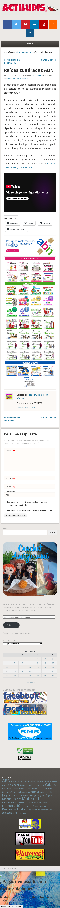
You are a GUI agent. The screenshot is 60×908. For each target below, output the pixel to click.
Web (7, 495)
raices (9, 79)
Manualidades (11, 799)
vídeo (24, 813)
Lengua (34, 795)
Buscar (6, 528)
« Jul (27, 683)
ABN (6, 780)
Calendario (15, 784)
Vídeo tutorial (22, 79)
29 (38, 675)
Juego (5, 795)
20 (22, 671)
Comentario (10, 451)
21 (30, 671)
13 (22, 667)
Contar (42, 785)
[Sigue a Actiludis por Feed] (53, 24)
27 (22, 675)
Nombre (10, 479)
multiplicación (9, 802)
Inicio (18, 52)
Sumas (11, 813)
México (37, 802)
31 (53, 675)
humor (34, 791)
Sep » (32, 683)
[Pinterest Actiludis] (30, 854)
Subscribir (11, 625)
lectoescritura (16, 795)
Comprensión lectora (30, 785)
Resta (51, 810)
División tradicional (27, 788)
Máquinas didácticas (25, 803)
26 (15, 675)
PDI (37, 806)
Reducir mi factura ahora (11, 906)
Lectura (27, 795)
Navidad (43, 803)
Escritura (38, 788)
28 (30, 675)
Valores (18, 813)
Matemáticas (34, 798)
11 (7, 667)
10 (53, 663)
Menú (30, 43)
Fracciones (47, 788)
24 (53, 671)
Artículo (5, 785)
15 (38, 667)
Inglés (49, 792)
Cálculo (50, 785)
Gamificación (7, 792)
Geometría (25, 792)
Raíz (14, 79)
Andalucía (35, 782)
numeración (12, 805)
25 (7, 675)
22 (38, 671)
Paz (34, 806)
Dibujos (16, 788)
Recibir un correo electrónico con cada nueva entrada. (29, 510)
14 (30, 667)
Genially (17, 792)
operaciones (27, 806)
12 (15, 667)
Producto (22, 809)
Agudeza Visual (20, 781)
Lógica (48, 795)
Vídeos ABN (27, 52)
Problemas (9, 809)
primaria (43, 806)
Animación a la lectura (48, 782)
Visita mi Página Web (26, 408)
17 (53, 667)
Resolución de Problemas (39, 810)
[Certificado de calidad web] (25, 754)
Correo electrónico (10, 489)
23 (45, 671)
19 (15, 671)
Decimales (7, 788)
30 (45, 675)
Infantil (43, 792)
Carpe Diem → (48, 60)
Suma (5, 813)
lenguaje (41, 796)
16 (45, 667)
